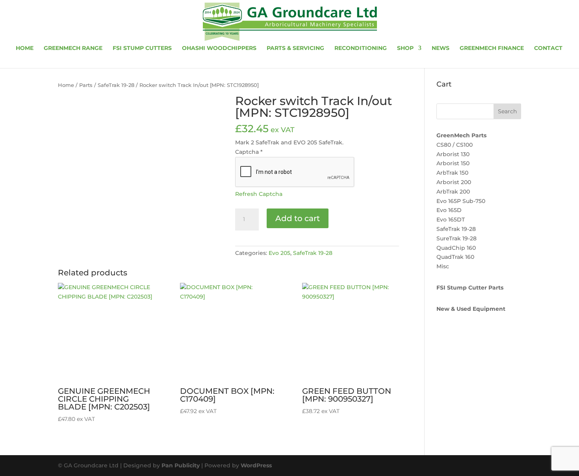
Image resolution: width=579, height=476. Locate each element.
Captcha (249, 151)
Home (24, 48)
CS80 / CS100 (454, 144)
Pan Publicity (180, 465)
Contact (548, 48)
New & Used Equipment (470, 308)
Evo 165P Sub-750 (460, 201)
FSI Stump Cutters (142, 48)
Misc (442, 266)
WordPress (256, 465)
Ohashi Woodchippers (219, 48)
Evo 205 (279, 252)
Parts (86, 85)
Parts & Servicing (295, 48)
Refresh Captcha (258, 193)
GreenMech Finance (492, 48)
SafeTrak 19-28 (116, 85)
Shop (405, 48)
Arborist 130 (453, 154)
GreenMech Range (73, 48)
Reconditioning (360, 48)
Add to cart (297, 218)
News (440, 48)
